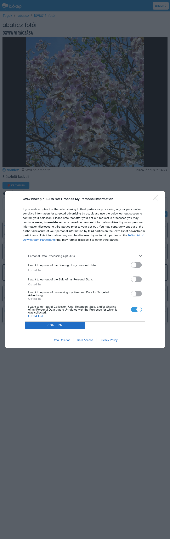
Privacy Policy (109, 340)
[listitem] (85, 256)
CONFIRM (55, 325)
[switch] (136, 265)
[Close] (157, 199)
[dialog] (85, 269)
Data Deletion (61, 340)
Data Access (85, 340)
